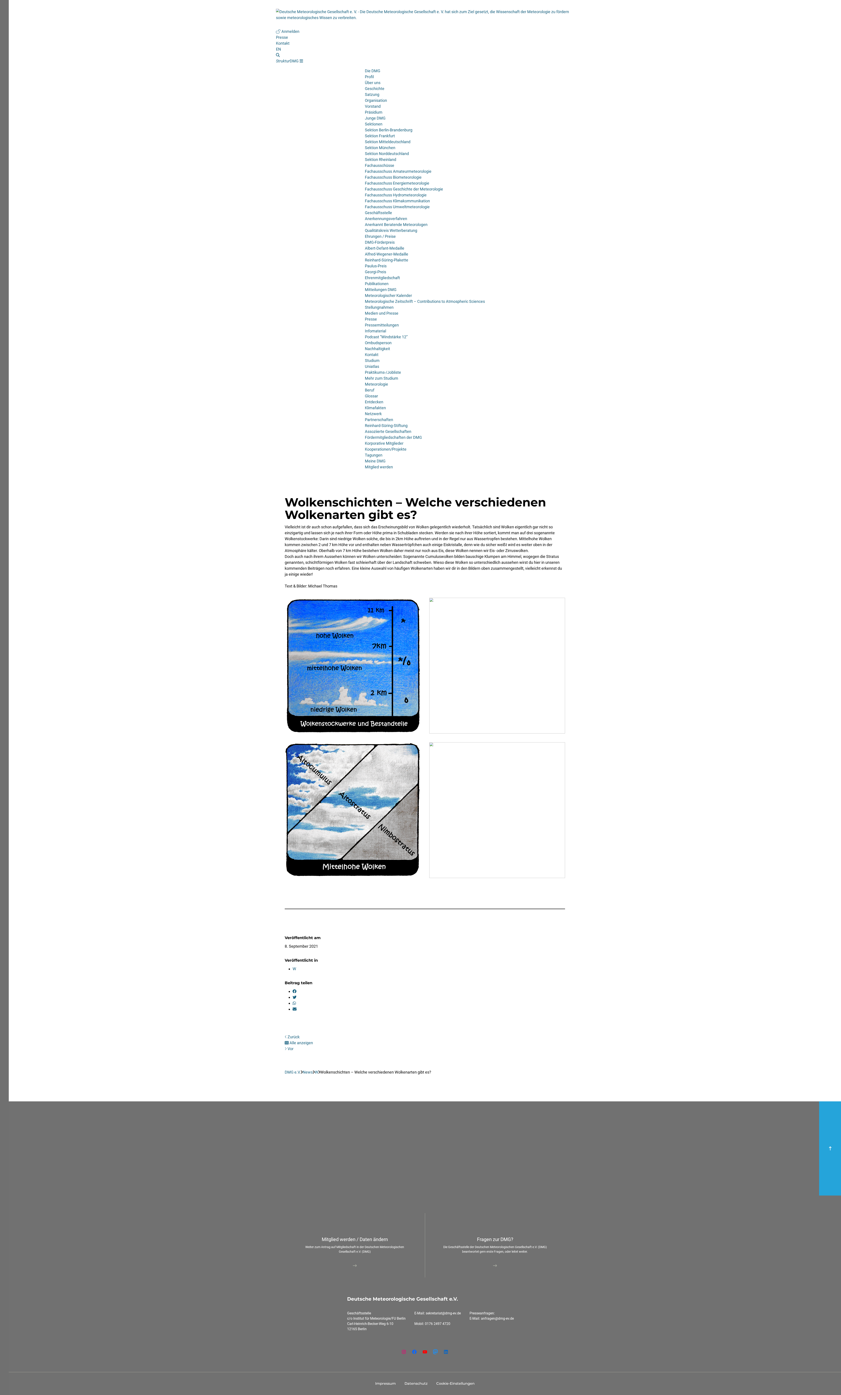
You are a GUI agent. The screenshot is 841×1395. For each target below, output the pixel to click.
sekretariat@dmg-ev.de (443, 1313)
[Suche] (289, 55)
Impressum (385, 1383)
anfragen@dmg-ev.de (497, 1318)
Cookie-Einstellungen (455, 1383)
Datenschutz (416, 1383)
